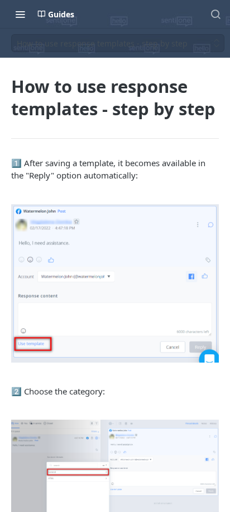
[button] (115, 283)
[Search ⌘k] (215, 14)
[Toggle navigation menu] (20, 14)
